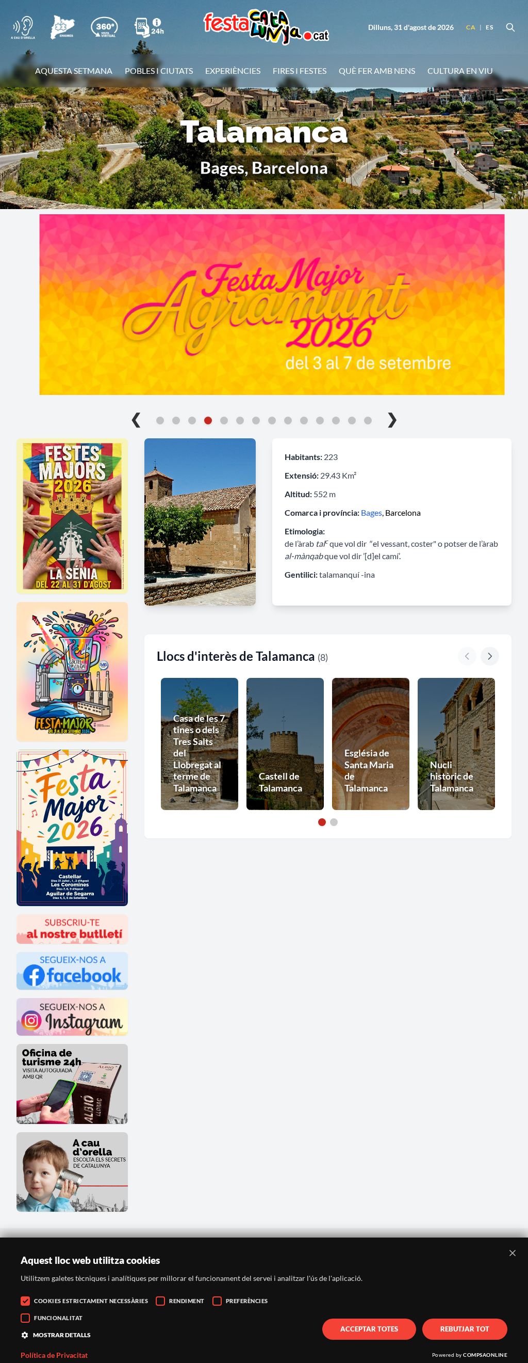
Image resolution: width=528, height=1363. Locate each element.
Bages (371, 512)
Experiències (232, 70)
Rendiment (187, 1300)
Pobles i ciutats (159, 70)
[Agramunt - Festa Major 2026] (264, 304)
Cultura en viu (460, 70)
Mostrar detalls (62, 1335)
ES (489, 27)
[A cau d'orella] (23, 27)
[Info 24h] (149, 27)
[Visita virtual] (104, 27)
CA (470, 27)
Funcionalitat (58, 1317)
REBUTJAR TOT (464, 1329)
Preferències (247, 1300)
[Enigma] (62, 27)
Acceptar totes (369, 1329)
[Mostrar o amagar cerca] (510, 27)
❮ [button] (136, 418)
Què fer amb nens (377, 70)
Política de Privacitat (54, 1355)
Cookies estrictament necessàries (91, 1300)
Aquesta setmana (73, 70)
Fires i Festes (299, 70)
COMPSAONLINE (485, 1355)
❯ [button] (392, 418)
